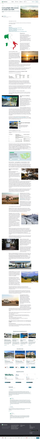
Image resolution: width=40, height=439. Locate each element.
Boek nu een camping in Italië (15, 159)
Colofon (23, 435)
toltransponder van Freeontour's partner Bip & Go (20, 117)
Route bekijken (11, 367)
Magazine (21, 1)
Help (30, 425)
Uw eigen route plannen (22, 425)
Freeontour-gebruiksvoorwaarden (27, 435)
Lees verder (5, 345)
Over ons (30, 426)
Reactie (30, 387)
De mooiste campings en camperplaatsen (15, 425)
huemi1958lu (11, 389)
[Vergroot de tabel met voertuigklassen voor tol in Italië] (20, 138)
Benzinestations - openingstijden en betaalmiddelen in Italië (16, 29)
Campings (17, 1)
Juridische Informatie (36, 435)
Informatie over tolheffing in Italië (13, 28)
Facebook (31, 432)
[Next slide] (37, 339)
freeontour (12, 398)
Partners (26, 1)
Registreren (33, 1)
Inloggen (37, 1)
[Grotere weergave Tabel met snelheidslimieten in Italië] (20, 76)
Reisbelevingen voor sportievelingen (14, 426)
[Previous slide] (3, 339)
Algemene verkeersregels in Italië (13, 30)
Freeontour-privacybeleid (32, 435)
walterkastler (11, 406)
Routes (13, 1)
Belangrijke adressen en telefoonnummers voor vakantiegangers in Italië (18, 31)
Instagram (31, 433)
